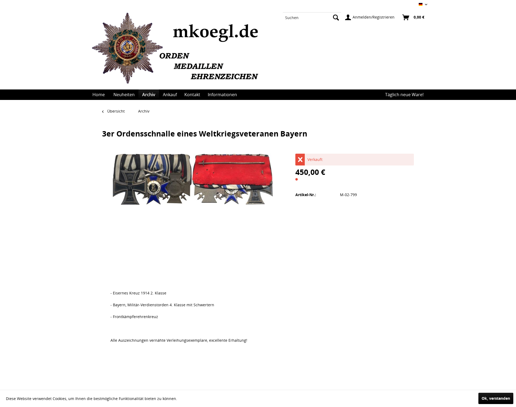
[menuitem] (312, 17)
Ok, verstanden (496, 398)
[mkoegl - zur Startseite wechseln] (177, 51)
